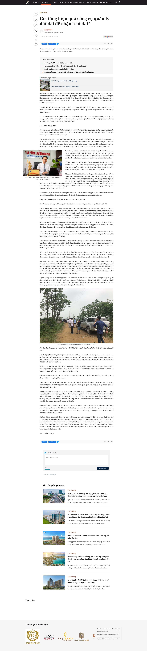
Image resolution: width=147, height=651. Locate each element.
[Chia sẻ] (36, 20)
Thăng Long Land (107, 639)
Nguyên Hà (48, 30)
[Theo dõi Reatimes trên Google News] (108, 37)
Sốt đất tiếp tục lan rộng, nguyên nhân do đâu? (65, 87)
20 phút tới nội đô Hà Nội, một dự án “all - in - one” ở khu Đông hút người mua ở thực (88, 581)
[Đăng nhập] (119, 3)
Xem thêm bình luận (49, 474)
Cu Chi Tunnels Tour (102, 631)
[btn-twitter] (108, 44)
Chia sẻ (44, 43)
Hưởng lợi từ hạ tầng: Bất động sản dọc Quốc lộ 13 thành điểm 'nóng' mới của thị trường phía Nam (88, 494)
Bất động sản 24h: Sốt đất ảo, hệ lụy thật (58, 63)
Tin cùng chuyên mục (54, 485)
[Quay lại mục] (36, 14)
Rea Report (68, 2)
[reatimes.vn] (27, 2)
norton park (111, 634)
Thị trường (43, 12)
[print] (36, 31)
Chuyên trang (57, 2)
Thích (53, 43)
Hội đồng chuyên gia (92, 2)
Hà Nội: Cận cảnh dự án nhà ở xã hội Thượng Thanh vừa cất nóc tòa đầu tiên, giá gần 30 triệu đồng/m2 (89, 515)
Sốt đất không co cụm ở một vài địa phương (64, 81)
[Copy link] (36, 25)
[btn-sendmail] (112, 44)
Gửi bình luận (102, 468)
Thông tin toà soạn (105, 2)
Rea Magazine (77, 2)
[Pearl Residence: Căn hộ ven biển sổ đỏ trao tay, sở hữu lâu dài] (54, 538)
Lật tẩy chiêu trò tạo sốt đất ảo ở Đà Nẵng (59, 69)
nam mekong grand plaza (108, 628)
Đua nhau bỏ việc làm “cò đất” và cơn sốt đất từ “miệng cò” (65, 66)
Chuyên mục (45, 2)
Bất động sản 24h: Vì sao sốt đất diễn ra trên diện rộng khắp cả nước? (69, 72)
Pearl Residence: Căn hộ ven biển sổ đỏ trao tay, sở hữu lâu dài (88, 536)
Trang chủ (36, 2)
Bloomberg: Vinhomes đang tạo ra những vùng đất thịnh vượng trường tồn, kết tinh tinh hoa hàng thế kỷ (88, 559)
